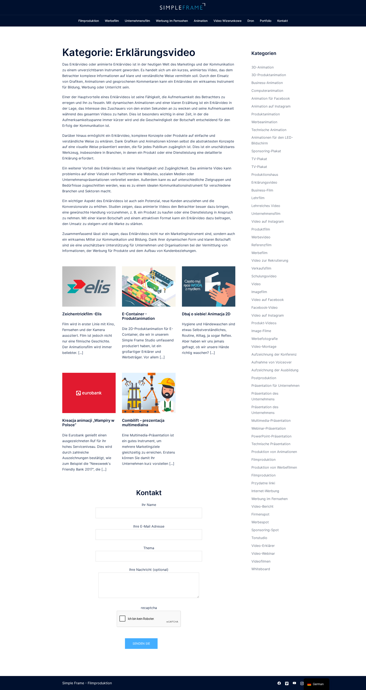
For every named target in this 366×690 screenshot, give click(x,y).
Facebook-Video (264, 307)
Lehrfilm (258, 198)
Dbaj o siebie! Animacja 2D (206, 314)
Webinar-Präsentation (268, 428)
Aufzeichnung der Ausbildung (274, 370)
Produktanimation (265, 114)
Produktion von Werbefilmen (274, 467)
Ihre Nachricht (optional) (148, 569)
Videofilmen (260, 561)
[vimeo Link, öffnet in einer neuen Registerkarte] (286, 683)
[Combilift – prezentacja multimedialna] (148, 392)
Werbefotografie (264, 339)
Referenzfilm (261, 245)
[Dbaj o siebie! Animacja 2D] (208, 286)
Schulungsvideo (264, 276)
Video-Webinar (263, 553)
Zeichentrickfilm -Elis (82, 314)
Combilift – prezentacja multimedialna (143, 422)
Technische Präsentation (270, 444)
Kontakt (282, 20)
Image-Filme (261, 331)
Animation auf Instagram (271, 106)
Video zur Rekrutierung (269, 260)
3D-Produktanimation (268, 75)
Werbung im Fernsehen (172, 20)
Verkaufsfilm (261, 268)
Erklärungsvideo (264, 182)
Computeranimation (267, 90)
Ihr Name (149, 505)
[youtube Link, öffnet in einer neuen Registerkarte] (294, 683)
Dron (250, 20)
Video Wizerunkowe (227, 20)
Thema (148, 548)
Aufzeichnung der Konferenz (274, 354)
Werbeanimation (264, 122)
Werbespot (260, 522)
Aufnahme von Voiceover (271, 362)
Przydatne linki (263, 483)
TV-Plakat (259, 159)
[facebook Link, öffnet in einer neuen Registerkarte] (279, 683)
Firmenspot (260, 514)
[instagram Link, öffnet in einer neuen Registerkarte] (302, 683)
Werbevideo (260, 237)
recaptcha (149, 608)
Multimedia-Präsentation (271, 420)
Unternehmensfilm (137, 20)
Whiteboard (260, 569)
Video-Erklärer (263, 545)
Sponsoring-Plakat (266, 151)
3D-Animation (262, 67)
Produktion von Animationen (274, 452)
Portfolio (265, 20)
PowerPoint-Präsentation (271, 436)
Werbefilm (112, 20)
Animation (201, 20)
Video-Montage (263, 346)
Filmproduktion (88, 20)
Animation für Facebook (270, 98)
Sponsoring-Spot (265, 530)
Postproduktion (263, 378)
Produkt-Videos (263, 323)
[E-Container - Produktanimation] (148, 286)
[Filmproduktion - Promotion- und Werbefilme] (183, 7)
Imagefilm (259, 292)
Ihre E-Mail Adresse (148, 526)
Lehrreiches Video (265, 206)
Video (256, 284)
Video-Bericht (262, 506)
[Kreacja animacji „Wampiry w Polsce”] (89, 392)
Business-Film (262, 190)
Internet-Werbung (265, 491)
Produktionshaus (264, 174)
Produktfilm (260, 229)
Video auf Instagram (267, 221)
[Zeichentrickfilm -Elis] (89, 286)
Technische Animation (268, 130)
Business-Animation (267, 83)
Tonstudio (259, 538)
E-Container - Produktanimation (138, 316)
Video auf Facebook (267, 300)
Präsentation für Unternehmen (275, 385)
